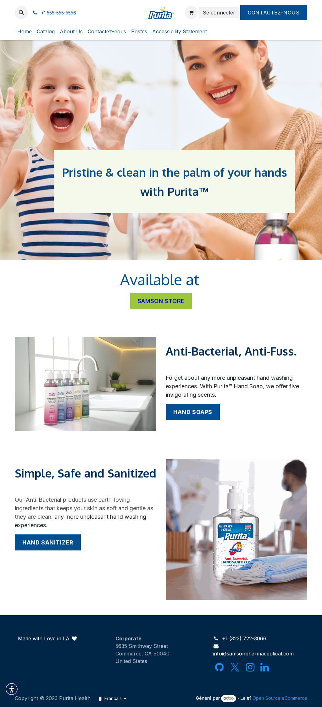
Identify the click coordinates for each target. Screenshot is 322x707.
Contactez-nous (274, 12)
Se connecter (219, 12)
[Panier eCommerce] (191, 12)
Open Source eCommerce (280, 698)
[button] (21, 12)
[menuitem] (24, 31)
